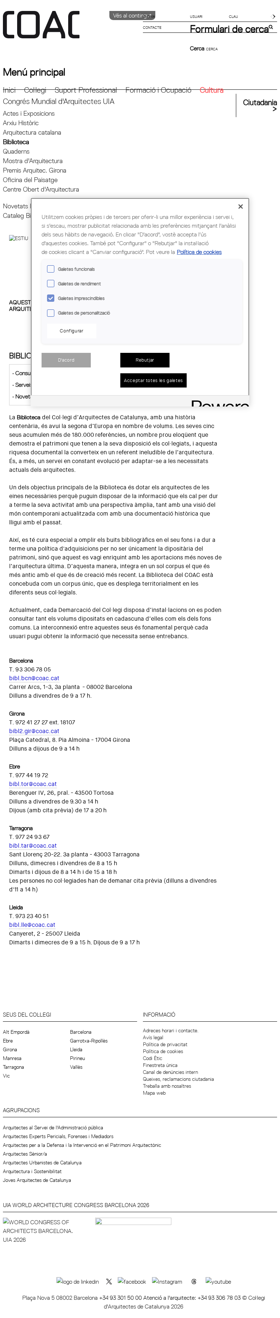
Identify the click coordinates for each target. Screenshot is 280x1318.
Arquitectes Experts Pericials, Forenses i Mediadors (58, 1136)
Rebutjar (145, 360)
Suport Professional (86, 90)
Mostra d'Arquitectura (33, 161)
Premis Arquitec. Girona (34, 170)
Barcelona (81, 1032)
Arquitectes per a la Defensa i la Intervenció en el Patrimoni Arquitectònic (82, 1145)
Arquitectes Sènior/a (25, 1154)
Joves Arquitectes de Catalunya (37, 1180)
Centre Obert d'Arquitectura (41, 189)
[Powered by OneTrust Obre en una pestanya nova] (218, 401)
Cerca (198, 48)
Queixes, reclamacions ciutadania (178, 1079)
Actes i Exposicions (29, 113)
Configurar (71, 330)
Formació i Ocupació (158, 90)
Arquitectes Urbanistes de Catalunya (42, 1162)
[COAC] (71, 29)
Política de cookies (163, 1051)
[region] (140, 302)
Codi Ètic (152, 1058)
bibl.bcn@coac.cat (34, 678)
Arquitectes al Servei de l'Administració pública (53, 1127)
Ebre (8, 1040)
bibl (14, 784)
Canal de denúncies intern (170, 1072)
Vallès (76, 1067)
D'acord (66, 360)
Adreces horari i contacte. (170, 1030)
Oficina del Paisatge (30, 180)
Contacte (152, 27)
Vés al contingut (132, 15)
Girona (10, 1049)
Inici (9, 90)
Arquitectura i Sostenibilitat (32, 1171)
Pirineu (77, 1058)
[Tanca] (241, 207)
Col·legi (35, 90)
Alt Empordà (16, 1032)
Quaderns (16, 151)
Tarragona (13, 1067)
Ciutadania (260, 102)
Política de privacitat (165, 1044)
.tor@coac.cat (38, 784)
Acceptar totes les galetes (153, 380)
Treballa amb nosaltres (167, 1086)
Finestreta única (160, 1065)
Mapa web (154, 1093)
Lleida (76, 1049)
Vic (6, 1075)
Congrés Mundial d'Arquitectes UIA (58, 101)
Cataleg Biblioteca (27, 215)
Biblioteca (16, 142)
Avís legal (153, 1037)
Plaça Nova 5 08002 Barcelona (60, 1298)
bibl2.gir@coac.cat (34, 731)
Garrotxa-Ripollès (89, 1040)
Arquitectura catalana (32, 132)
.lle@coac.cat (37, 925)
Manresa (12, 1058)
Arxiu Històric (21, 123)
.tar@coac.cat (38, 845)
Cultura (211, 90)
